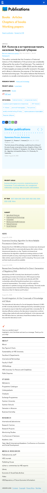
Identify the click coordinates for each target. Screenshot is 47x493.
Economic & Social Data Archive (13, 473)
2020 (38, 199)
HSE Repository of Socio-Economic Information (18, 480)
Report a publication (7, 33)
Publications (18, 9)
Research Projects (8, 429)
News (4, 234)
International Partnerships (11, 359)
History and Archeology (22, 81)
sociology (16, 187)
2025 (19, 199)
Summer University (8, 401)
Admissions (6, 383)
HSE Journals (6, 458)
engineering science (31, 183)
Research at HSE (19, 33)
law (27, 185)
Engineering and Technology (15, 217)
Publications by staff (9, 455)
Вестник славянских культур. (10, 53)
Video (4, 476)
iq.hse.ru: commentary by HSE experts (15, 466)
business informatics (10, 183)
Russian (14, 91)
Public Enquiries (7, 373)
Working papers (13, 26)
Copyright (22, 488)
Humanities (10, 219)
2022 (31, 199)
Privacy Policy (30, 488)
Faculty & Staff (7, 362)
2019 (6, 201)
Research (6, 418)
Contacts (15, 488)
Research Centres (8, 425)
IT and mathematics (19, 185)
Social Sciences (11, 226)
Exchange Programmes (9, 397)
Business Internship (8, 412)
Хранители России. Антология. (17, 137)
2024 (23, 199)
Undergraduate (7, 390)
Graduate (5, 394)
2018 (9, 201)
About (5, 341)
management (32, 185)
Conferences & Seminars (10, 436)
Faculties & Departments (10, 355)
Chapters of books (14, 22)
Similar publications (17, 129)
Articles (17, 17)
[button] (5, 133)
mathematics (8, 187)
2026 (16, 199)
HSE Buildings (6, 366)
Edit (44, 491)
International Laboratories (11, 421)
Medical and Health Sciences (15, 222)
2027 (12, 199)
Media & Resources (11, 451)
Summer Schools (8, 405)
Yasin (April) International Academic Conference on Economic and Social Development (23, 444)
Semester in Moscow (9, 408)
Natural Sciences (11, 224)
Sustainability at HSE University (13, 352)
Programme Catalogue (10, 386)
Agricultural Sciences (12, 215)
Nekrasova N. (6, 56)
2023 (27, 199)
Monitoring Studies (9, 432)
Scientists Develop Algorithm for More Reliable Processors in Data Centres (20, 242)
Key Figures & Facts (8, 348)
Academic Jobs (7, 440)
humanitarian (8, 185)
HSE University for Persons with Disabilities (16, 370)
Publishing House (8, 462)
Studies (6, 379)
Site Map (38, 488)
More (14, 201)
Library (4, 469)
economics (20, 183)
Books (6, 17)
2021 (34, 199)
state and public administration (29, 187)
